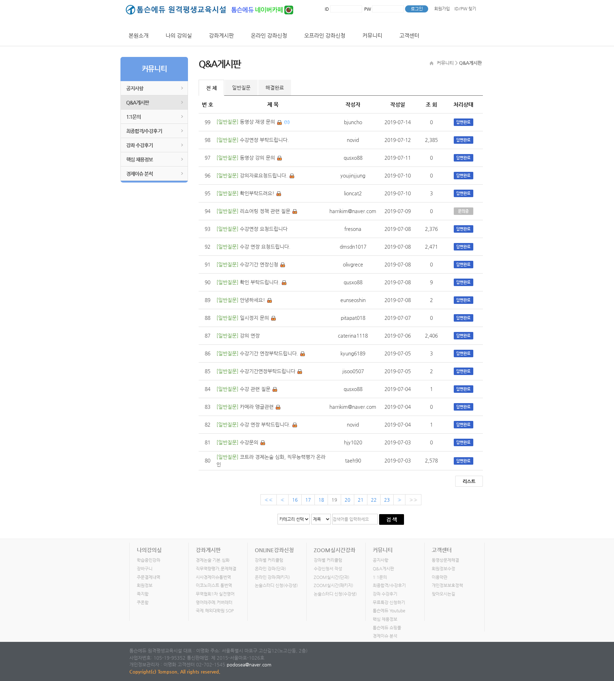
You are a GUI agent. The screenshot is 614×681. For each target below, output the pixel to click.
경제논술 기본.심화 (213, 560)
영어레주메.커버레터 (214, 602)
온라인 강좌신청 (269, 35)
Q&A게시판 (137, 102)
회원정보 (144, 585)
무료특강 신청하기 (389, 602)
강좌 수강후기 (139, 145)
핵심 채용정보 (139, 159)
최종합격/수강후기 (144, 131)
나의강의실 (149, 550)
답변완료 (463, 122)
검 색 (391, 519)
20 (347, 499)
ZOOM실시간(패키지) (333, 585)
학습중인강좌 (148, 560)
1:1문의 (133, 117)
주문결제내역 (148, 577)
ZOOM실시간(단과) (331, 577)
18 (321, 499)
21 (360, 499)
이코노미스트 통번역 (214, 585)
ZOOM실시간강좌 (334, 550)
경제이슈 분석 (139, 173)
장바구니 (144, 568)
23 (387, 499)
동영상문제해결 (445, 560)
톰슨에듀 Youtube (389, 610)
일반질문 (241, 87)
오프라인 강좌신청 (324, 35)
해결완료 (274, 87)
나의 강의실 (179, 35)
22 (374, 499)
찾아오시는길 (443, 593)
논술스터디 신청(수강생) (276, 585)
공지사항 (134, 88)
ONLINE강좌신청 (274, 550)
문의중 (463, 211)
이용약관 (439, 577)
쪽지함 (143, 593)
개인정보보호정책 (447, 585)
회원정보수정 (443, 568)
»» (413, 499)
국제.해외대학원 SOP (215, 610)
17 (308, 499)
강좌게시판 (221, 35)
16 (295, 499)
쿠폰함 (143, 602)
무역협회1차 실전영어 (215, 593)
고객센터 (409, 35)
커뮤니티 (372, 35)
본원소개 (139, 35)
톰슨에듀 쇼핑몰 (387, 627)
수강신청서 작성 (328, 568)
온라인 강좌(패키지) (272, 577)
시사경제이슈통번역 (213, 577)
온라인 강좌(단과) (270, 568)
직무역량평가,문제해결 (216, 568)
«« (268, 499)
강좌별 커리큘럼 (269, 560)
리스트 (469, 481)
